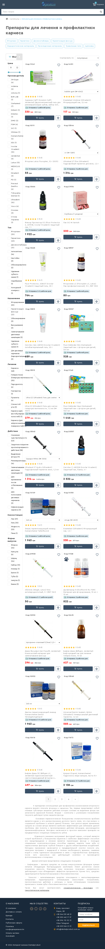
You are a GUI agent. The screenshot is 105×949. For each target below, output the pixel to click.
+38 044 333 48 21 (63, 914)
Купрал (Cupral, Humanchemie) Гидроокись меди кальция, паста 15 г (80, 775)
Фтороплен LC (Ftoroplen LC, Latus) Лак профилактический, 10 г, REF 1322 (80, 285)
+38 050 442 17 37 (63, 917)
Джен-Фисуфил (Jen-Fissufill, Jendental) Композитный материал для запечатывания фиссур (43, 653)
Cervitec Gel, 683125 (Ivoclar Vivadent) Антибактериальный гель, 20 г (42, 346)
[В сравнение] (58, 118)
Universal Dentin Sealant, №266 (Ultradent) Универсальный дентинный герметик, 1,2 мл (80, 714)
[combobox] (81, 92)
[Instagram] (41, 910)
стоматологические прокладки (78, 888)
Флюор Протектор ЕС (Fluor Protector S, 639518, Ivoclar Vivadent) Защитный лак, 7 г (42, 225)
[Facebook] (32, 910)
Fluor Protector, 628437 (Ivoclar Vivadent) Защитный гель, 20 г (39, 285)
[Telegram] (44, 910)
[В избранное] (58, 65)
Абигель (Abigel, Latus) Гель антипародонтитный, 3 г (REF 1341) (40, 591)
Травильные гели (73, 46)
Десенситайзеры (41, 41)
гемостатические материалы (37, 890)
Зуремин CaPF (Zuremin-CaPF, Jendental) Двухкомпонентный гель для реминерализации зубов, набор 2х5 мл (42, 102)
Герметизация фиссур (63, 41)
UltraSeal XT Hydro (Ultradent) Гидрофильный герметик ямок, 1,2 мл (42, 469)
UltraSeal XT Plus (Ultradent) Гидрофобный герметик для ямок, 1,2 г (81, 163)
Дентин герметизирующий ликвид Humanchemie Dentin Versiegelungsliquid (40, 714)
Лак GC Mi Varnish (71, 223)
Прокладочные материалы (50, 46)
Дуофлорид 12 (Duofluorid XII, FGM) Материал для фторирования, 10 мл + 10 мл (80, 592)
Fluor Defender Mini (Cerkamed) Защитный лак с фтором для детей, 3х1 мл (79, 347)
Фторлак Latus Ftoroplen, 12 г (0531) (41, 161)
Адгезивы (89, 46)
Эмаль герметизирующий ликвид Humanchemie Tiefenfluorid (40, 530)
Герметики (25, 41)
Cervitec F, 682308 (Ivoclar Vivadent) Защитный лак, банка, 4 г (80, 469)
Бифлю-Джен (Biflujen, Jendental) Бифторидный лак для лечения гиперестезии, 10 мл (78, 653)
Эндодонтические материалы (20, 46)
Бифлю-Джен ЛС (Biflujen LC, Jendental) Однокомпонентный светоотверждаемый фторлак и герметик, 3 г (40, 776)
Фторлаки (11, 41)
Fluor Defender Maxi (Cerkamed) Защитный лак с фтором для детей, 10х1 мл (79, 408)
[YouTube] (36, 910)
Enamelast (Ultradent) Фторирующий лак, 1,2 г (80, 530)
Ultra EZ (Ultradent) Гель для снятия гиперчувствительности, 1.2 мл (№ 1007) (41, 408)
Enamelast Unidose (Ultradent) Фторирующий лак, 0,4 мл (77, 101)
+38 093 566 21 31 (63, 926)
